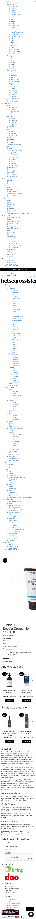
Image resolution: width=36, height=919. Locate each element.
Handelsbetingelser (14, 905)
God (18, 269)
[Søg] (27, 273)
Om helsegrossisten (14, 903)
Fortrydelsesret (13, 907)
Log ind (32, 276)
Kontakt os (12, 899)
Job (10, 901)
